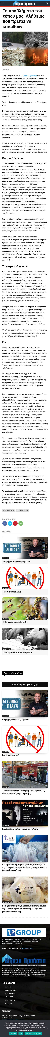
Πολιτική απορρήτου (33, 1033)
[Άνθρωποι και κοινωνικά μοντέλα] (25, 608)
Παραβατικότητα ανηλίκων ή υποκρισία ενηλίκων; (20, 829)
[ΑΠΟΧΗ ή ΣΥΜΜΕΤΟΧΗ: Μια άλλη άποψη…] (25, 639)
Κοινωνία (6, 558)
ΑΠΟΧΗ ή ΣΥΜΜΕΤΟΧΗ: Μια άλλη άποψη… (18, 652)
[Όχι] (47, 1028)
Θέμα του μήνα (22, 510)
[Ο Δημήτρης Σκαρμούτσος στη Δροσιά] (25, 548)
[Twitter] (10, 523)
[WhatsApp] (20, 523)
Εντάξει (13, 1033)
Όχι (21, 1033)
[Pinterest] (15, 523)
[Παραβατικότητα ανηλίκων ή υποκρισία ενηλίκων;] (25, 813)
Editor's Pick (6, 649)
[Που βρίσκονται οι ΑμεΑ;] (25, 578)
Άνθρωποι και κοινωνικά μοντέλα (15, 622)
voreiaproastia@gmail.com (13, 1020)
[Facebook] (4, 523)
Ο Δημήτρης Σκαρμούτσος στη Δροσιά (16, 561)
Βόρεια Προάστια (30, 76)
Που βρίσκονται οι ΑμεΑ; (12, 592)
